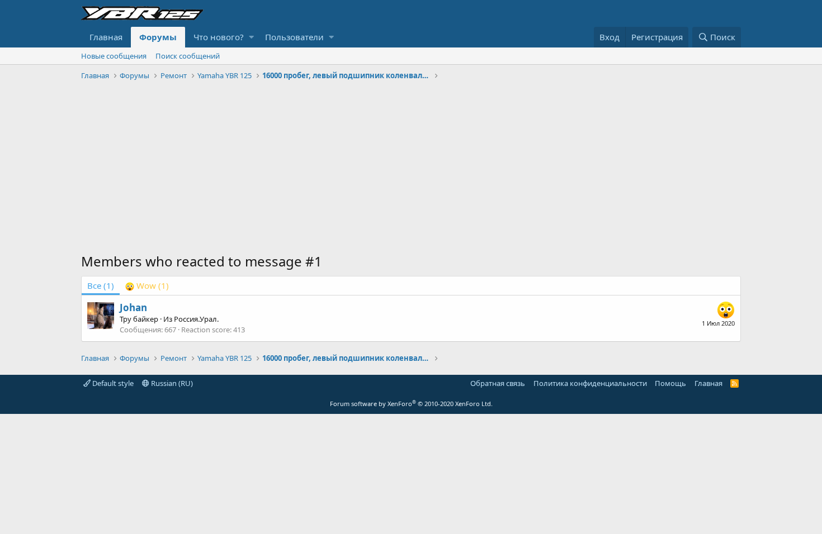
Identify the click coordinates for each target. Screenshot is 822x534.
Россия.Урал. (196, 319)
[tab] (147, 285)
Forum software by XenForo (411, 403)
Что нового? (218, 36)
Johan (133, 307)
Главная (105, 36)
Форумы (158, 36)
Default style (112, 383)
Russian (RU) (171, 383)
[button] (251, 37)
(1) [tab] (100, 285)
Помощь (670, 383)
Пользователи (294, 36)
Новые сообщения (114, 56)
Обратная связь (497, 383)
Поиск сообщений (187, 56)
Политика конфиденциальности (590, 383)
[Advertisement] (411, 168)
